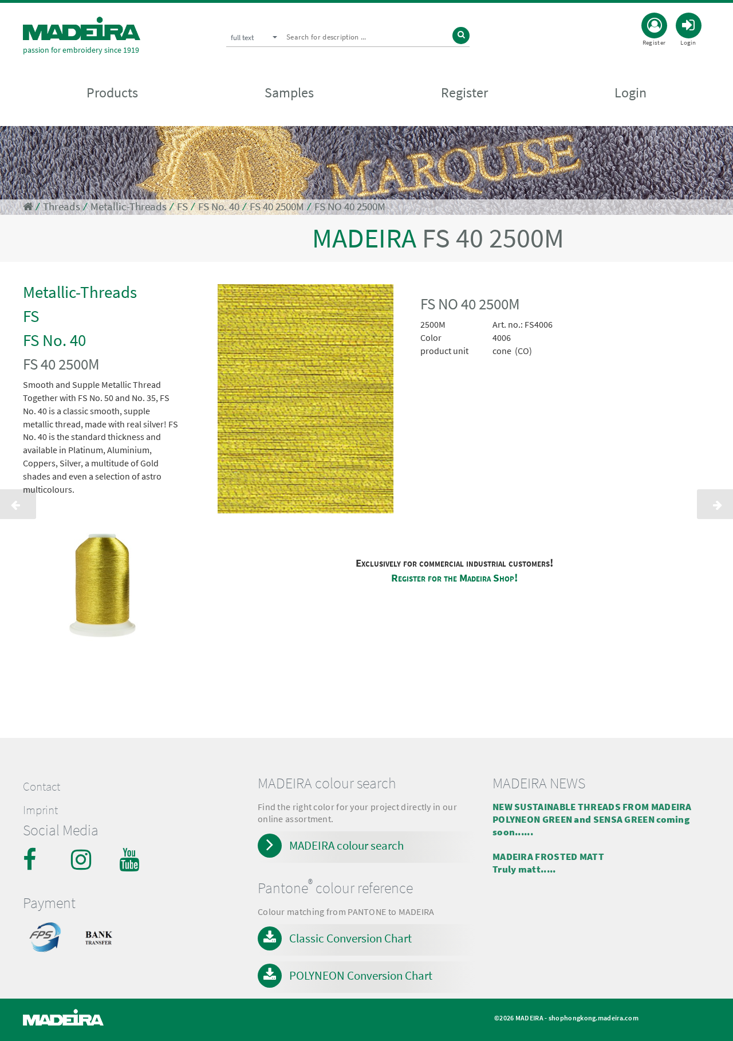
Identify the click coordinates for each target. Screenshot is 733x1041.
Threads (61, 206)
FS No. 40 (218, 206)
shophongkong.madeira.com (594, 1017)
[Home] (81, 28)
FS (182, 206)
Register (464, 92)
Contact (41, 786)
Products (112, 92)
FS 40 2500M (277, 206)
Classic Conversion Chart (350, 938)
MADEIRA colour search (346, 845)
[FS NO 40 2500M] (306, 401)
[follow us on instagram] (82, 859)
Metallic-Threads (128, 206)
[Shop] (28, 206)
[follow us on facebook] (34, 859)
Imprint (40, 810)
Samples (289, 92)
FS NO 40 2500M (349, 206)
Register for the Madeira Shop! (454, 577)
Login (630, 92)
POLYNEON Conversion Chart (360, 975)
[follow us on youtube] (130, 859)
